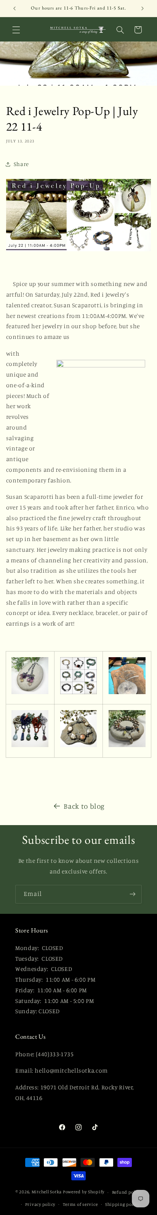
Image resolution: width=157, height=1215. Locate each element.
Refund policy (127, 1192)
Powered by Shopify (83, 1192)
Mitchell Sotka (47, 1192)
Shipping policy (122, 1204)
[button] (16, 29)
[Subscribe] (132, 894)
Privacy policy (40, 1204)
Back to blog (84, 805)
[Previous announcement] (14, 8)
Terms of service (80, 1204)
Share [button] (21, 164)
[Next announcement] (142, 8)
